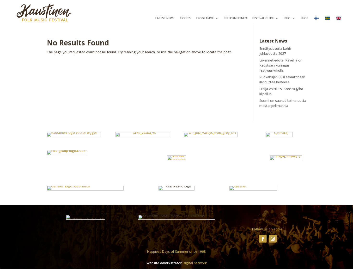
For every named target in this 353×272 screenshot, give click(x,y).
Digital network (195, 263)
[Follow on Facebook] (263, 238)
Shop (304, 18)
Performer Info (235, 18)
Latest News (164, 18)
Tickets (185, 18)
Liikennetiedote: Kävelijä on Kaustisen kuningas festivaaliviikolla (280, 65)
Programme (205, 18)
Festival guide (263, 18)
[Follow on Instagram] (273, 238)
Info (287, 18)
